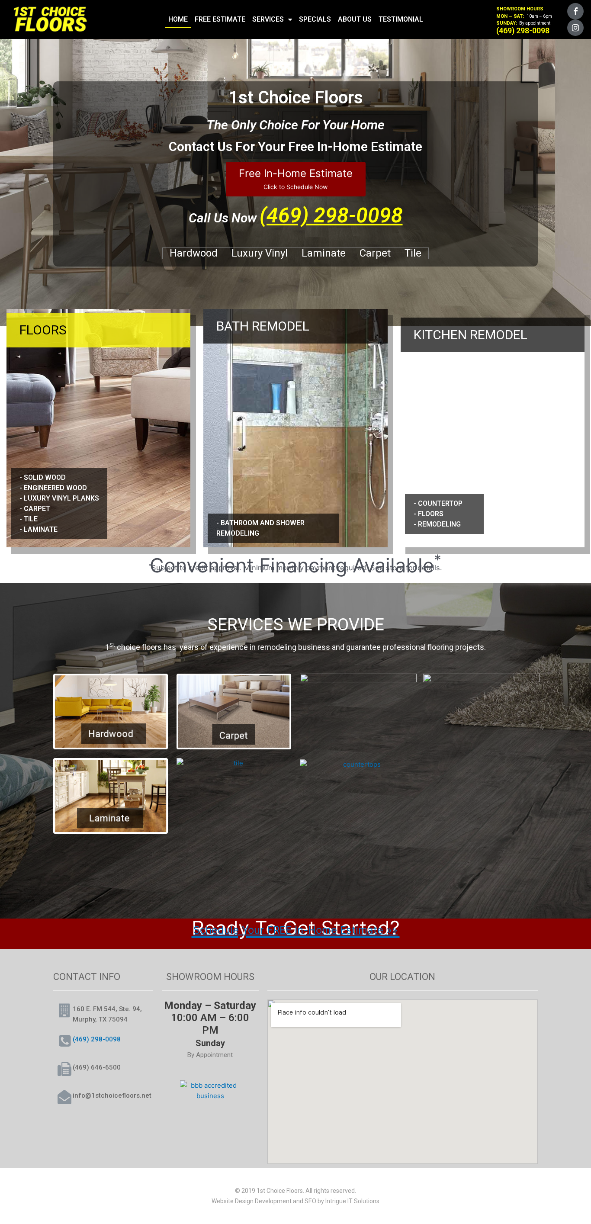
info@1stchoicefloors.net (112, 1095)
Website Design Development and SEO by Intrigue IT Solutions (295, 1201)
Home (178, 19)
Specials (315, 19)
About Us (355, 19)
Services (268, 19)
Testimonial (401, 19)
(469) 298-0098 (331, 215)
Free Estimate (220, 19)
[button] (296, 179)
